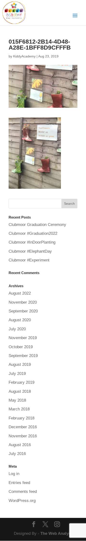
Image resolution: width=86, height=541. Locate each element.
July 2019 (17, 373)
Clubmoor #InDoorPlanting (32, 242)
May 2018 (17, 400)
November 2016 (23, 436)
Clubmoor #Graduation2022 (33, 233)
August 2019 (20, 364)
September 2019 (23, 355)
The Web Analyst (56, 533)
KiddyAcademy (24, 56)
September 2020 (23, 311)
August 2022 (20, 293)
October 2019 (21, 347)
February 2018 (21, 418)
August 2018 (20, 391)
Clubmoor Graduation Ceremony (37, 224)
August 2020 (20, 320)
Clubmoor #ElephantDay (30, 251)
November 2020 (23, 302)
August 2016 (20, 445)
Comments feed (23, 491)
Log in (14, 473)
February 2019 (21, 382)
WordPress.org (22, 500)
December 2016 (23, 427)
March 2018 (19, 409)
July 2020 (17, 329)
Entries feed (19, 482)
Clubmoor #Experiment (29, 260)
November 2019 (23, 338)
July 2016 (17, 453)
